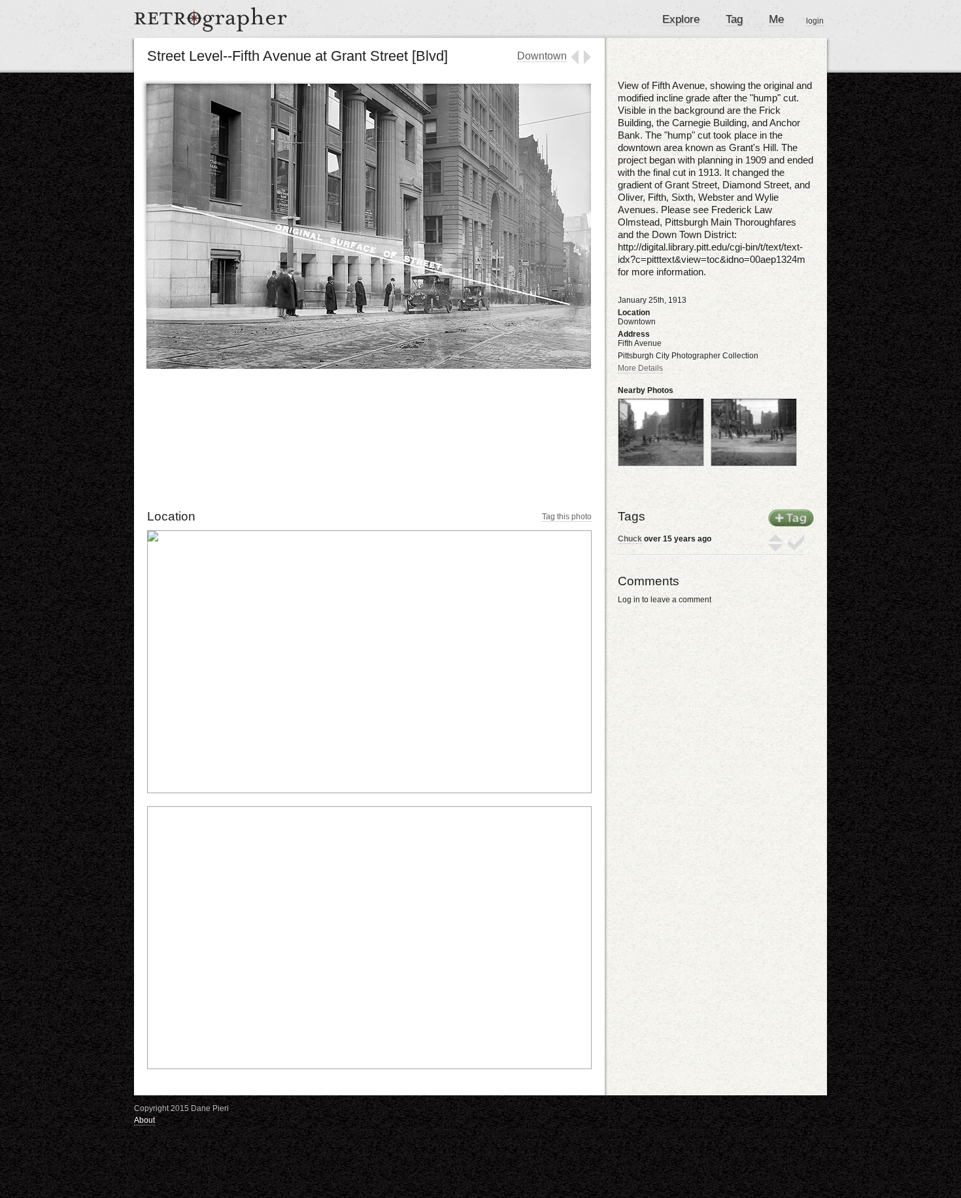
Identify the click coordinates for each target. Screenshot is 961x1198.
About (144, 1120)
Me (776, 19)
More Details (640, 368)
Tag (734, 19)
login (815, 21)
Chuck (630, 538)
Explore (681, 19)
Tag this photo (567, 516)
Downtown (542, 55)
